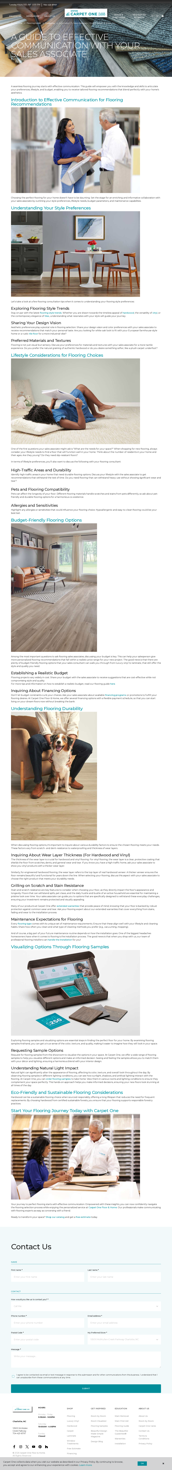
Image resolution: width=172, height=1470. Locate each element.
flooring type (25, 923)
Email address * (95, 1316)
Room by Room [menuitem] (98, 1416)
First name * (16, 1270)
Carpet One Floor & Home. (32, 1453)
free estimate (83, 1217)
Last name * (93, 1270)
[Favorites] (157, 16)
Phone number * (19, 1316)
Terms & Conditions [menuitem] (144, 1437)
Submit (86, 1388)
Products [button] (15, 16)
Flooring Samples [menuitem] (99, 1426)
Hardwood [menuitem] (72, 1426)
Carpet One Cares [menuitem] (147, 1426)
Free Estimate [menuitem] (74, 1448)
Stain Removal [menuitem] (122, 1416)
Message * (16, 1349)
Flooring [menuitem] (71, 1416)
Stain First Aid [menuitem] (121, 1421)
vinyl (155, 313)
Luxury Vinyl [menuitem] (73, 1421)
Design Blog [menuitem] (97, 1441)
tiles (47, 316)
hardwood (128, 313)
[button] (152, 16)
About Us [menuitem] (143, 1416)
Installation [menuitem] (120, 1443)
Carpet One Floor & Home (103, 1207)
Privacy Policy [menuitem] (145, 1443)
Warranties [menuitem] (120, 1438)
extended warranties (68, 906)
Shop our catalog (55, 1217)
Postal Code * (17, 1333)
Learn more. (85, 1465)
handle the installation (60, 940)
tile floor (33, 333)
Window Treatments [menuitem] (72, 1442)
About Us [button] (49, 16)
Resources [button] (32, 16)
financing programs (115, 695)
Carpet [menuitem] (70, 1431)
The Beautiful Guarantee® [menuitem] (121, 1432)
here (112, 684)
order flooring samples (58, 1079)
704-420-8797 (50, 5)
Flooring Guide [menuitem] (122, 1426)
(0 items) (163, 16)
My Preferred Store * (97, 1333)
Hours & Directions (118, 16)
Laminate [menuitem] (71, 1436)
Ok (142, 1463)
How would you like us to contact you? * (29, 1299)
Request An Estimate (139, 16)
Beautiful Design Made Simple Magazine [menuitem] (99, 1434)
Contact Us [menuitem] (144, 1431)
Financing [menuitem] (72, 1453)
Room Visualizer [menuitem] (99, 1421)
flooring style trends (51, 313)
